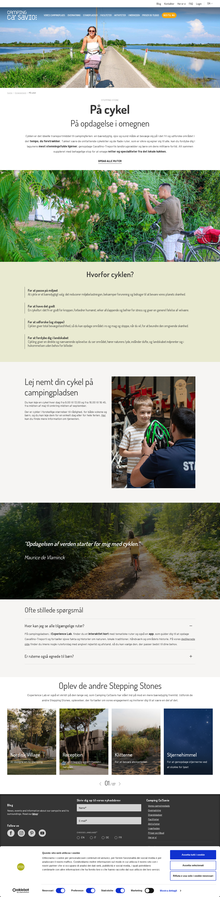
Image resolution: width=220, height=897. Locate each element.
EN (84, 465)
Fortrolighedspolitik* (90, 476)
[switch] (90, 890)
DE (108, 465)
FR (121, 465)
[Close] (156, 399)
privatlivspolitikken (109, 479)
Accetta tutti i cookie (193, 854)
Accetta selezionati (193, 865)
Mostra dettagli (168, 890)
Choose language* (88, 460)
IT (96, 465)
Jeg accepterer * (101, 479)
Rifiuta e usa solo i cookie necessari (193, 875)
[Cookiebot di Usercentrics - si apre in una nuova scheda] (21, 890)
